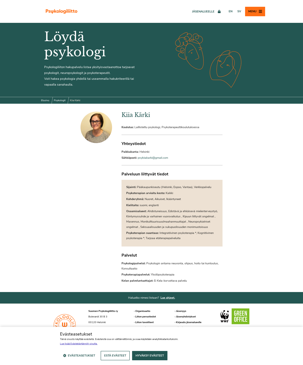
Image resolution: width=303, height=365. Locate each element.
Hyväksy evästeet (150, 355)
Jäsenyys (181, 311)
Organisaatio (142, 311)
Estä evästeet (115, 355)
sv (239, 11)
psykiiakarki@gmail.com (153, 158)
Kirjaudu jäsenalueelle (189, 322)
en (230, 11)
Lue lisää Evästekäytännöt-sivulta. (79, 343)
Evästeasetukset (81, 355)
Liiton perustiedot (145, 316)
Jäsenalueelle (203, 11)
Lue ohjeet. (167, 298)
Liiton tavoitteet (144, 322)
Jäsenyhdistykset (186, 316)
